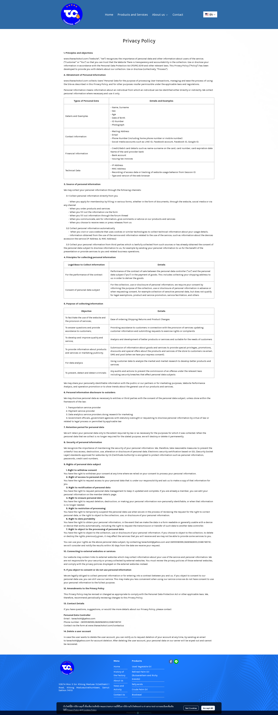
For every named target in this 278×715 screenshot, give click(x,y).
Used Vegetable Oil (141, 666)
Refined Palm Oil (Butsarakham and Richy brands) (144, 675)
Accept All (208, 708)
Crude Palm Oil (140, 689)
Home (117, 666)
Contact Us (119, 694)
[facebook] (171, 661)
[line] (176, 661)
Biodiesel (137, 694)
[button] (210, 14)
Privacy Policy (73, 709)
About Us (118, 680)
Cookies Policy (89, 709)
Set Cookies (191, 708)
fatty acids (137, 684)
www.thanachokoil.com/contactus (106, 625)
